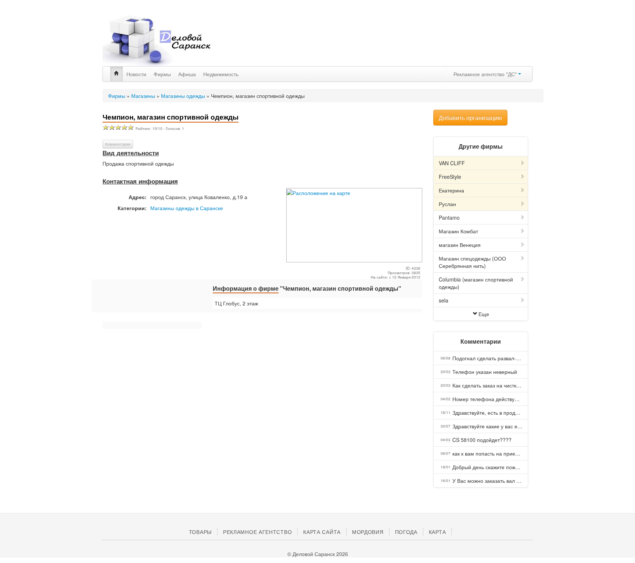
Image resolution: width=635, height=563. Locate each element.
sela (443, 300)
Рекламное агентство (257, 531)
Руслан (447, 204)
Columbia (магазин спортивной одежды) (476, 283)
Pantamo (449, 217)
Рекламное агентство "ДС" (485, 74)
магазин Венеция (460, 244)
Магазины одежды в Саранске (186, 208)
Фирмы (162, 74)
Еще (483, 314)
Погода (406, 531)
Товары (200, 531)
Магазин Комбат (458, 231)
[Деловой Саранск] (170, 40)
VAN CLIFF (452, 163)
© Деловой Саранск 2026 (317, 553)
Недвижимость (220, 74)
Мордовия (368, 531)
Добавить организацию (470, 117)
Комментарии (117, 144)
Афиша (187, 74)
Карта (437, 531)
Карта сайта (322, 531)
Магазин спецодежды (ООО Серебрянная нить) (472, 262)
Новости (136, 74)
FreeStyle (450, 176)
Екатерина (451, 190)
